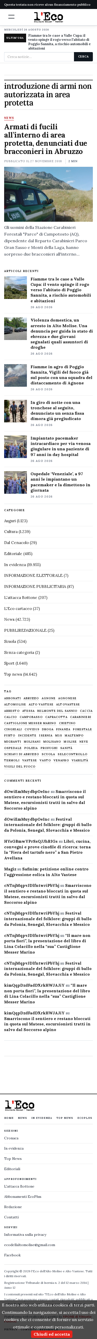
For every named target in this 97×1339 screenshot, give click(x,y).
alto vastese (41, 704)
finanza (63, 729)
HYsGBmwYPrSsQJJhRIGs (31, 841)
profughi (49, 748)
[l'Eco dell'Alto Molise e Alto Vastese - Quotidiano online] (48, 17)
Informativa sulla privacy (25, 1234)
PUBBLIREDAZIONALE (25, 630)
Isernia (46, 735)
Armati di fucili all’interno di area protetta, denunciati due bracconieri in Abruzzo (45, 139)
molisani (32, 741)
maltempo (74, 735)
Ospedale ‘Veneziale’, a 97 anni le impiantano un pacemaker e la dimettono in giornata (60, 481)
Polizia (31, 748)
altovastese (68, 704)
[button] (11, 17)
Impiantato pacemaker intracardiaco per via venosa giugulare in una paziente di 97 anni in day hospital (61, 446)
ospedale (13, 748)
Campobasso (31, 717)
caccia (86, 711)
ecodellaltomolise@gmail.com (29, 1245)
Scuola (10, 641)
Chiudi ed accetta (52, 1334)
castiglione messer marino (30, 723)
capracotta (56, 717)
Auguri (10, 520)
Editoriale (13, 553)
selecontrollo (72, 754)
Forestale (82, 729)
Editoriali (12, 1169)
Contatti (11, 1217)
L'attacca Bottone (20, 597)
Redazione (13, 1207)
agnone (49, 698)
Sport (9, 663)
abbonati (12, 698)
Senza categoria (19, 652)
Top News (64, 1118)
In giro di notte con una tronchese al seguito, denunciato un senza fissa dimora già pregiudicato (57, 410)
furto (10, 735)
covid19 (32, 729)
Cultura (11, 531)
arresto (12, 711)
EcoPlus (84, 1118)
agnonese (67, 698)
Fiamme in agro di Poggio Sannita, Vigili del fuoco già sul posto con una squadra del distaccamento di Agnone (61, 374)
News (9, 118)
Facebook (12, 1255)
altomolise (15, 704)
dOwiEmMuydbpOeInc (27, 791)
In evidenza (15, 564)
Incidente (27, 735)
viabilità (80, 760)
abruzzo (31, 698)
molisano (52, 741)
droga (48, 729)
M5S (58, 735)
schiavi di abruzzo (21, 754)
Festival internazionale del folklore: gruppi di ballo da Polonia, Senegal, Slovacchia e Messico (48, 825)
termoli (12, 760)
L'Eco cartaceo (18, 608)
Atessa (28, 711)
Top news (13, 674)
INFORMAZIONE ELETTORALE (33, 575)
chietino (67, 723)
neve (83, 741)
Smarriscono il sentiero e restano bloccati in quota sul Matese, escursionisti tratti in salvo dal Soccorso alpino (47, 1024)
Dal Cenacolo (16, 542)
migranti (12, 741)
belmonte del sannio (57, 711)
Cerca (83, 56)
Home (9, 1118)
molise (70, 741)
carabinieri (80, 717)
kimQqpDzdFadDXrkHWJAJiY (34, 985)
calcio (10, 717)
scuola (48, 754)
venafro (61, 760)
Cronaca (11, 1138)
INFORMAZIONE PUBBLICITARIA (35, 586)
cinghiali (13, 729)
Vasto (45, 760)
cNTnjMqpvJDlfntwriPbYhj (31, 885)
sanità (66, 748)
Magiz (10, 869)
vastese (29, 760)
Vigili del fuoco (20, 766)
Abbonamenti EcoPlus (22, 1196)
